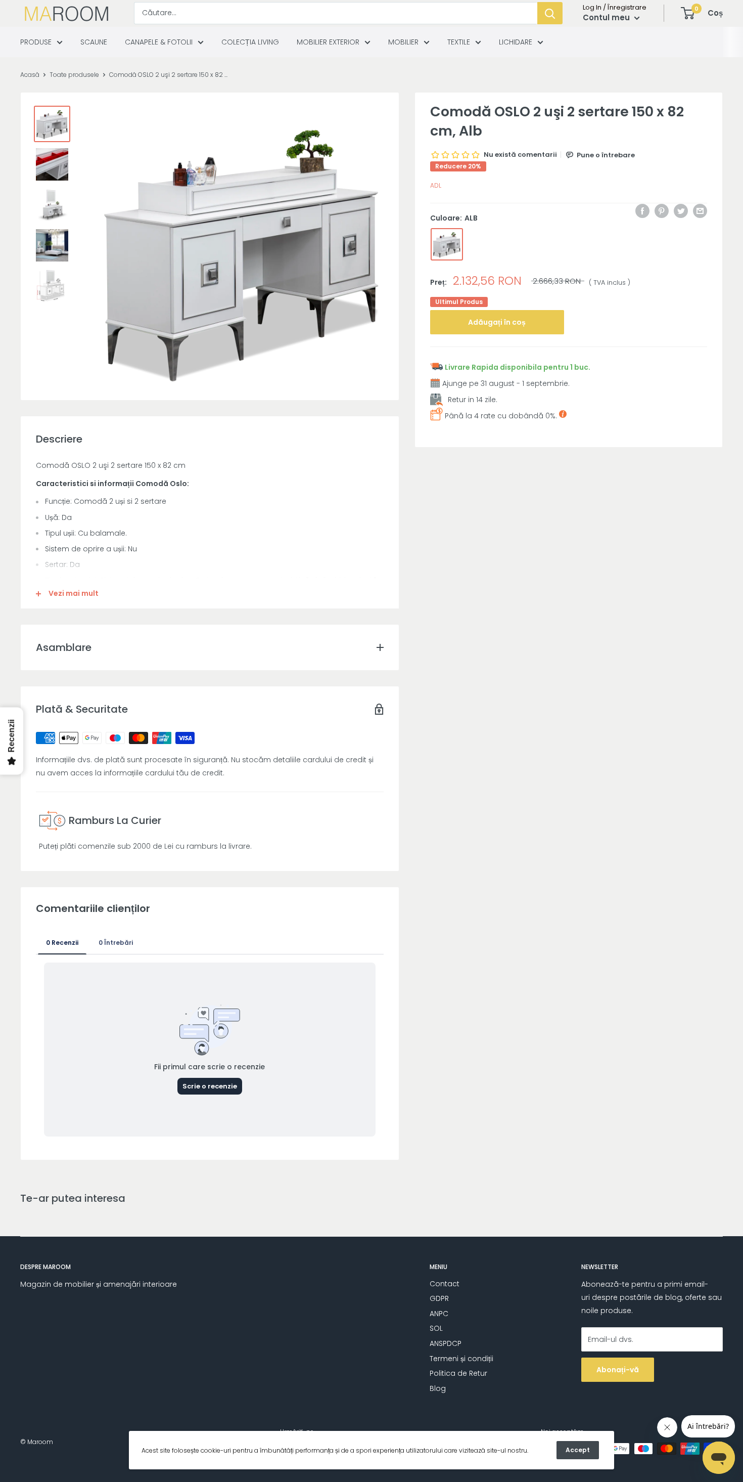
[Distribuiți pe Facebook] (642, 211)
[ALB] (447, 244)
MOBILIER (403, 42)
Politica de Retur (458, 1373)
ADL (435, 186)
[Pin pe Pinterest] (662, 211)
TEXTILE (458, 42)
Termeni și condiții (461, 1359)
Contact (444, 1284)
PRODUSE (36, 42)
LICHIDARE (515, 42)
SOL (436, 1328)
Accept (578, 1450)
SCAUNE (93, 42)
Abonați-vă (617, 1370)
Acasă (29, 74)
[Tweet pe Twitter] (681, 211)
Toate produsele (74, 74)
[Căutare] (550, 13)
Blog (438, 1388)
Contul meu (607, 17)
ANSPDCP (445, 1343)
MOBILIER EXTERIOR (328, 42)
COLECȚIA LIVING (250, 42)
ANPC (439, 1314)
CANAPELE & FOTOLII (159, 42)
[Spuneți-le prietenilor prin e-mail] (700, 211)
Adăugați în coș (497, 322)
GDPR (439, 1298)
